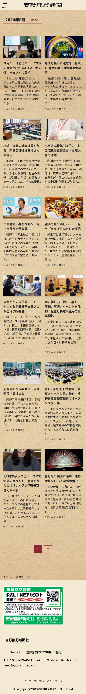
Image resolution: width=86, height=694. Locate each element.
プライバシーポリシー (52, 681)
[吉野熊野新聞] (43, 5)
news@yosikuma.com (19, 665)
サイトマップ (29, 681)
